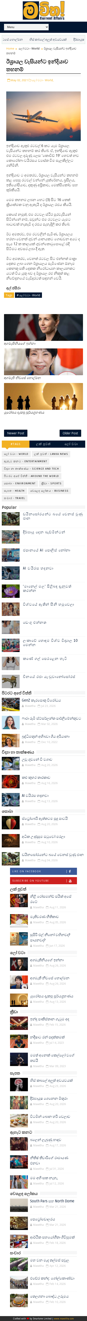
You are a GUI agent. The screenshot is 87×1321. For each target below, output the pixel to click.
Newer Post (15, 433)
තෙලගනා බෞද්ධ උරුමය (49, 1296)
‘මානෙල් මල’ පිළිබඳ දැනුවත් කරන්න (47, 588)
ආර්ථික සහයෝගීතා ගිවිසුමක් (52, 1237)
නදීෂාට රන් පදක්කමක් (47, 1037)
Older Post (70, 433)
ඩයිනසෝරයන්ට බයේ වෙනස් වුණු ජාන (53, 516)
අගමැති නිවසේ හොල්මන (22, 378)
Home (10, 48)
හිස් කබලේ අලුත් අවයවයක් (37, 39)
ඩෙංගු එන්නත (35, 622)
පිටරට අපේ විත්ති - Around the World (31, 476)
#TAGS (16, 444)
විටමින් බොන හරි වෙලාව (50, 1116)
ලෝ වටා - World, (43, 80)
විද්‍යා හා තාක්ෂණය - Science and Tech (31, 468)
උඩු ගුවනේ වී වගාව (37, 759)
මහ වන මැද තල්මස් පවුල (49, 1260)
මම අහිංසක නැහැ (44, 1178)
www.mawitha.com (64, 1318)
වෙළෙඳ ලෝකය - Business (49, 491)
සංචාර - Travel (14, 498)
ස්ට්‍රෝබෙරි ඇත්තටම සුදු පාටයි (45, 818)
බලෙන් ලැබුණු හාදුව (45, 1140)
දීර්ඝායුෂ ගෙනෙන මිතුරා (48, 1098)
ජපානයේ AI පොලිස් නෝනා (46, 550)
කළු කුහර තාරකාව (36, 777)
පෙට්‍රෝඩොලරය (42, 1219)
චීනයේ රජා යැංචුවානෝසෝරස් (49, 677)
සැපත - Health (14, 491)
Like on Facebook (26, 871)
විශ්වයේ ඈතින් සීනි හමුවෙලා (48, 604)
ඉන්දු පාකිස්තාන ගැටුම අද (49, 1019)
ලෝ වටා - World (29, 48)
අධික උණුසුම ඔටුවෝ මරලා (43, 836)
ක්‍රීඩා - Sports (51, 483)
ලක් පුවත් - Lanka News (51, 454)
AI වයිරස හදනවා (38, 568)
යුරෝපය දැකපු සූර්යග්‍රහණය (24, 412)
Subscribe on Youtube (30, 880)
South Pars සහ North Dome (52, 1201)
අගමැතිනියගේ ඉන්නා (19, 344)
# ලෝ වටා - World (28, 295)
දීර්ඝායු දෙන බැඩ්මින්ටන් (44, 532)
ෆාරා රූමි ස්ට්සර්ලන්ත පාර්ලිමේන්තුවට (51, 718)
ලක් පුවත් (43, 444)
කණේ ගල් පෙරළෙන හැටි (45, 658)
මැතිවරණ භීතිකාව (44, 917)
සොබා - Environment (20, 483)
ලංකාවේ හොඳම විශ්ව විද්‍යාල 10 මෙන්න (50, 642)
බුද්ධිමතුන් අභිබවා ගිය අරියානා (45, 736)
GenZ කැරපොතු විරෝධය (41, 700)
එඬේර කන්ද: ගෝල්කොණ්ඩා (52, 1278)
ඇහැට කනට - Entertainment (25, 461)
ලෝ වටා (71, 444)
